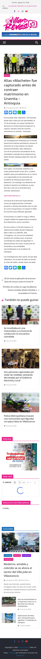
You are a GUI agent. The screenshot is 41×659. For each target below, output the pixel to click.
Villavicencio (8, 559)
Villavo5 (23, 108)
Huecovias (17, 555)
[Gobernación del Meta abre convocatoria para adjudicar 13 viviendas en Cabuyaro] (9, 620)
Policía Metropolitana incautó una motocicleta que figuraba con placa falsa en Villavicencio (19, 418)
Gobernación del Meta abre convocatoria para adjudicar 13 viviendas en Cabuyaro (27, 619)
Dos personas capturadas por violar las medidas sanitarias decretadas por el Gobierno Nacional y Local (19, 376)
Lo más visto (26, 555)
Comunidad (8, 555)
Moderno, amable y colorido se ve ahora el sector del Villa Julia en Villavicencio (18, 570)
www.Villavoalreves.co (12, 196)
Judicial (7, 75)
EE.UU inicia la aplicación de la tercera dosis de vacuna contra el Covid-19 (20, 280)
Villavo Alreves (24, 580)
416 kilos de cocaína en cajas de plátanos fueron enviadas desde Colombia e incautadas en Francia (20, 290)
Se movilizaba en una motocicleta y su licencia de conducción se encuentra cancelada (18, 332)
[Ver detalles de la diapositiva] (20, 34)
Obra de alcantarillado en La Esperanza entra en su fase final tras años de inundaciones (27, 602)
